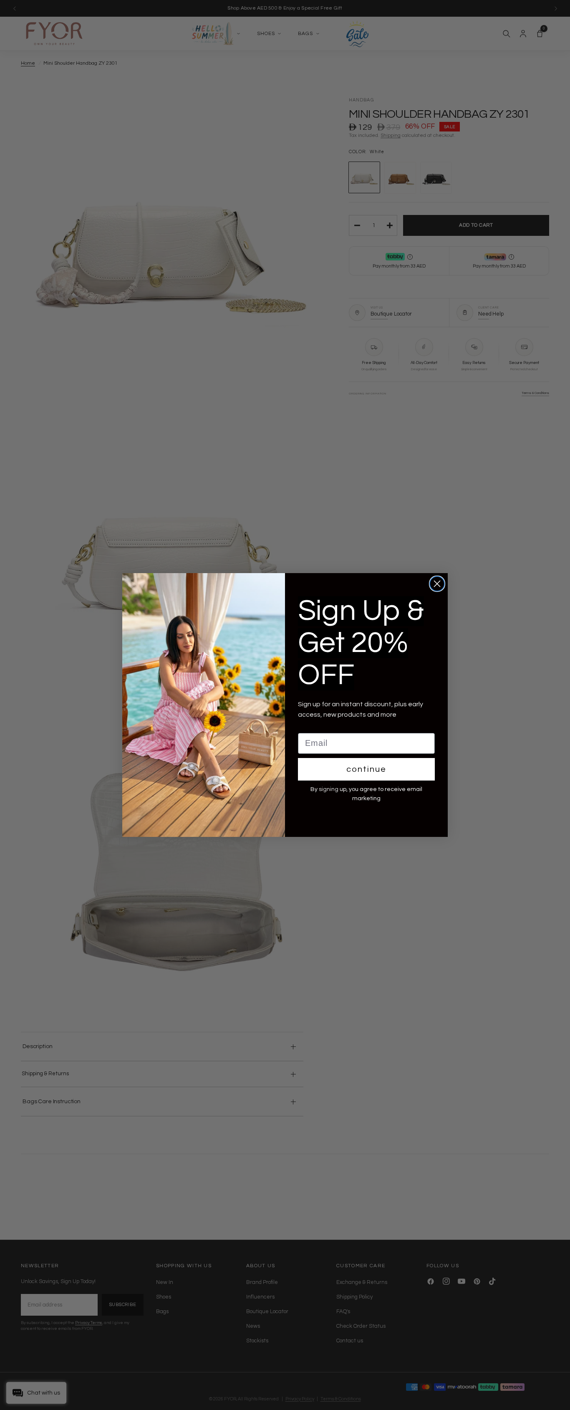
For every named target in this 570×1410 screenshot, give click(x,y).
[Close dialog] (437, 583)
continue (366, 769)
